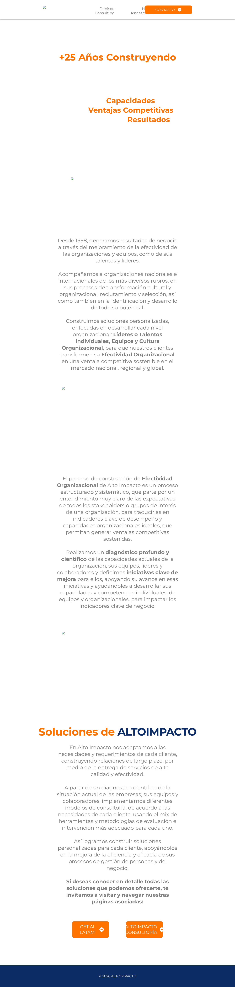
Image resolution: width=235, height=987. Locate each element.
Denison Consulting (105, 11)
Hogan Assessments (142, 11)
